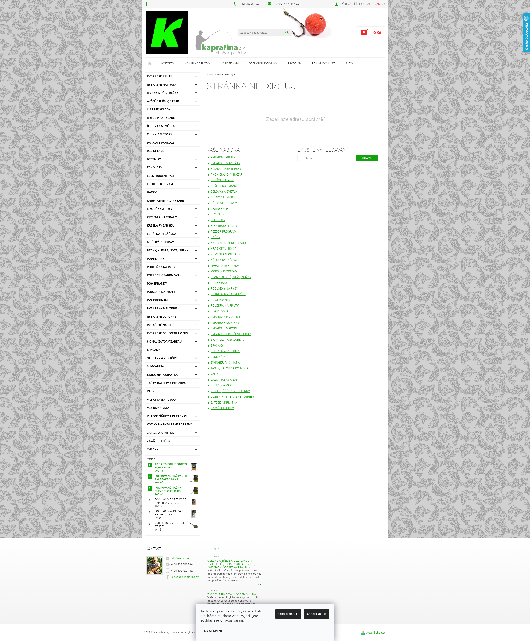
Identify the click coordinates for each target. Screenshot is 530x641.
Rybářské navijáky (162, 84)
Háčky (152, 192)
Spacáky (153, 349)
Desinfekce (155, 151)
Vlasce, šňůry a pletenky (167, 416)
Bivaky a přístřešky (162, 93)
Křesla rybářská (160, 225)
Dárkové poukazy (161, 142)
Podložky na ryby (161, 267)
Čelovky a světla (161, 126)
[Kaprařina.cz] (167, 32)
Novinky (213, 548)
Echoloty (155, 167)
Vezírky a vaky (158, 408)
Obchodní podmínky (263, 63)
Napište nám (229, 63)
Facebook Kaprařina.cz (185, 576)
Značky (153, 449)
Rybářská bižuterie (162, 308)
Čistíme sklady (158, 109)
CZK (377, 3)
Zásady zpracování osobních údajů (233, 594)
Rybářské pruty (159, 76)
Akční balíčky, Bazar (163, 101)
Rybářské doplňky (161, 316)
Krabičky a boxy (160, 209)
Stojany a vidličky (162, 358)
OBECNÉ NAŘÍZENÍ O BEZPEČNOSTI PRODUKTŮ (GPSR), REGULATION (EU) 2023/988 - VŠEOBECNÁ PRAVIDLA (231, 564)
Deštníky (154, 159)
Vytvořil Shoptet (375, 632)
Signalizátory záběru (164, 341)
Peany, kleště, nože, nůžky (167, 250)
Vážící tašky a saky (162, 399)
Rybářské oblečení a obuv (167, 333)
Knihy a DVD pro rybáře (165, 200)
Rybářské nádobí (160, 325)
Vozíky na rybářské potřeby (169, 424)
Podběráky (155, 258)
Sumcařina (155, 366)
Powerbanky (157, 283)
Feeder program (160, 184)
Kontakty (167, 63)
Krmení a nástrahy (162, 217)
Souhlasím (316, 614)
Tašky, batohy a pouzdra (166, 383)
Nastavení (213, 631)
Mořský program (160, 242)
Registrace (365, 4)
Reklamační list (323, 63)
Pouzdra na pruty (161, 291)
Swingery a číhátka (162, 374)
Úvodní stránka (150, 63)
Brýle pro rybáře (161, 117)
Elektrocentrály (161, 175)
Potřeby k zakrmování (164, 275)
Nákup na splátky (197, 63)
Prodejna (295, 63)
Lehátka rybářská (161, 233)
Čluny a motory (159, 134)
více (258, 584)
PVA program (157, 300)
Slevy (349, 63)
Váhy (151, 391)
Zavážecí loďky (159, 441)
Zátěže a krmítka (160, 432)
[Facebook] (147, 4)
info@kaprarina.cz (182, 558)
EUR (383, 4)
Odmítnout (288, 614)
